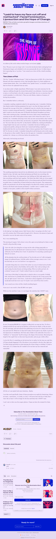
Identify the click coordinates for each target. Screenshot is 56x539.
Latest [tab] (8, 476)
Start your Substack (25, 535)
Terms (30, 532)
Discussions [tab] (13, 476)
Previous (8, 438)
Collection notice (35, 532)
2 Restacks (19, 429)
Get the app (33, 535)
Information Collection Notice (28, 504)
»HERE (39, 64)
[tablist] (9, 448)
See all (6, 514)
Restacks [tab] (12, 448)
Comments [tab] (6, 448)
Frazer (7, 464)
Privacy (27, 532)
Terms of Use (34, 503)
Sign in (52, 5)
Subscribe (44, 5)
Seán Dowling (9, 26)
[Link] (1, 77)
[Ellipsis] (52, 464)
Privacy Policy (38, 504)
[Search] (36, 5)
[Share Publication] (39, 5)
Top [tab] (5, 476)
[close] (41, 479)
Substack (22, 537)
